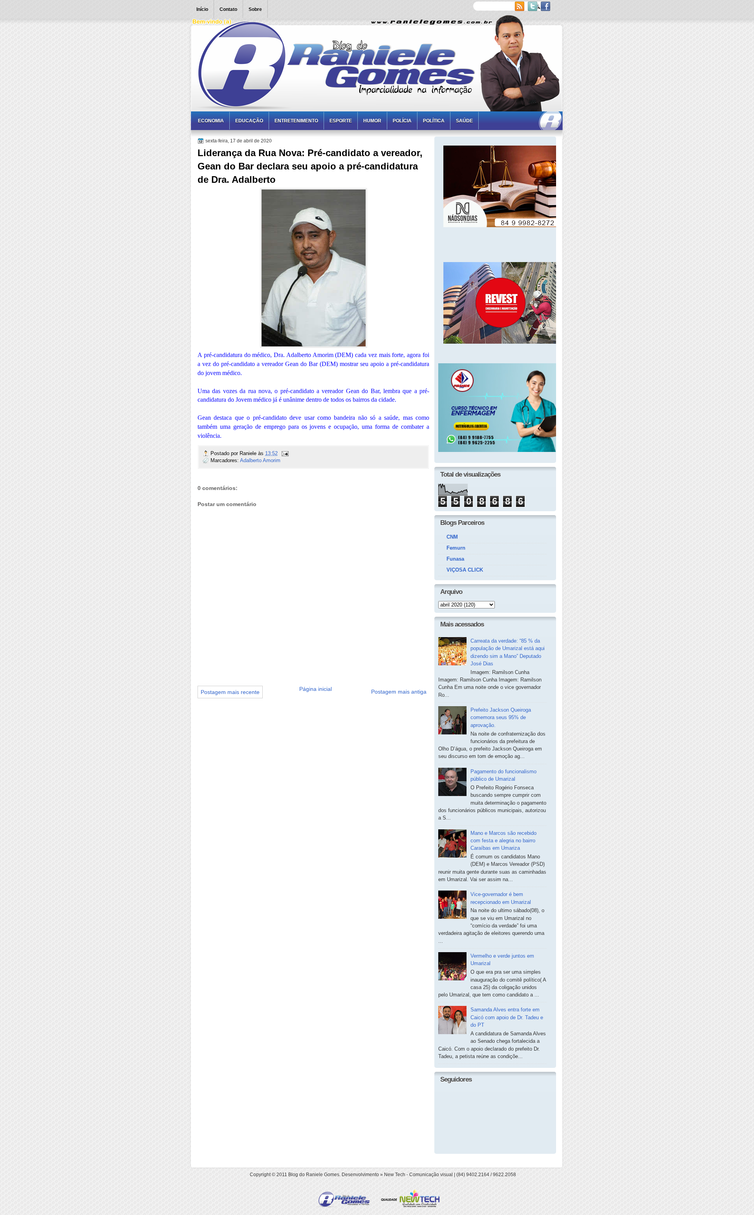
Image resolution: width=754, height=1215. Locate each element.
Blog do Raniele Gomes (313, 1174)
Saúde (464, 121)
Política (434, 121)
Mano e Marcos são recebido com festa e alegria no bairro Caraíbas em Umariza (503, 840)
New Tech (394, 1174)
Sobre (255, 9)
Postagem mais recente (230, 692)
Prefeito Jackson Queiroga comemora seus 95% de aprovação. (500, 717)
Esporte (340, 121)
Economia (211, 121)
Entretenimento (296, 121)
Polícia (402, 121)
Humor (372, 121)
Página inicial (315, 689)
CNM (452, 537)
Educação (249, 121)
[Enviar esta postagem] (284, 453)
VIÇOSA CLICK (465, 570)
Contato (228, 9)
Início (202, 9)
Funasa (455, 559)
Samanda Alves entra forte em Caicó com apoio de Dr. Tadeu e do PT (506, 1017)
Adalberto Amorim (260, 460)
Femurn (456, 548)
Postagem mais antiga (398, 692)
